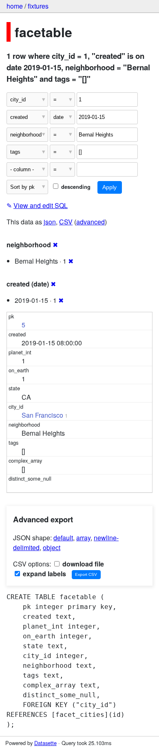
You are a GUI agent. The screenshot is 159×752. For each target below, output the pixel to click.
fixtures (38, 6)
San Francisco (42, 415)
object (51, 547)
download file (82, 563)
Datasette (45, 743)
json (50, 221)
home (15, 6)
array (83, 537)
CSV (66, 221)
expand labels (43, 573)
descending (75, 186)
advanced (90, 221)
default (63, 537)
